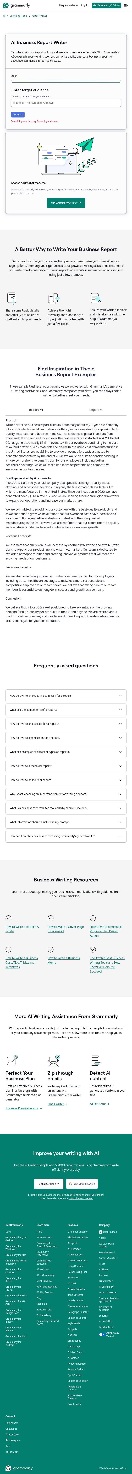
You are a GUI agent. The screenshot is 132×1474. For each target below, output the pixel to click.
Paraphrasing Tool (77, 1272)
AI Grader (73, 1358)
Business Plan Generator (22, 1108)
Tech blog (42, 1303)
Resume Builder (76, 1369)
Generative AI (44, 1280)
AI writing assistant (47, 1286)
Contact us (11, 1428)
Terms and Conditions (72, 1194)
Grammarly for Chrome (13, 1271)
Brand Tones (74, 1340)
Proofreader (74, 1404)
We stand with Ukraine (106, 1245)
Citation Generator (78, 1260)
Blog (39, 1298)
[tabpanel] (66, 522)
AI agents (73, 1243)
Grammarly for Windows (13, 1248)
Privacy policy (106, 1286)
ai (4, 15)
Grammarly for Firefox (13, 1288)
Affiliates (103, 1269)
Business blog (44, 1315)
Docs (8, 1231)
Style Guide (74, 1323)
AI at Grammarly (45, 1275)
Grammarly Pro (45, 1237)
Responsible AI (107, 1252)
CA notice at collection (105, 1309)
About (102, 1237)
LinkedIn (13, 1452)
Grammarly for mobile (13, 1320)
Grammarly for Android (13, 1344)
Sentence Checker (78, 1380)
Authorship (74, 1346)
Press (102, 1263)
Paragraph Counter (78, 1312)
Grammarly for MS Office (15, 1303)
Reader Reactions (77, 1363)
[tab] (36, 411)
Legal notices (106, 1327)
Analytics (72, 1335)
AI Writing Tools (76, 1289)
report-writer (39, 15)
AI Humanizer (75, 1254)
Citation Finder (76, 1352)
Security (103, 1315)
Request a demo (68, 5)
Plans (39, 1231)
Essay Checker (75, 1266)
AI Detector (98, 1104)
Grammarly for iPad (16, 1336)
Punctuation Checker (74, 1388)
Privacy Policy (96, 1194)
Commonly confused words (48, 1323)
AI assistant (43, 1269)
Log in (84, 5)
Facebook (14, 1434)
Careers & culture (108, 1258)
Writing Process (45, 1292)
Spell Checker (75, 1375)
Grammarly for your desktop (16, 1239)
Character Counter (78, 1306)
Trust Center (106, 1281)
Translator (73, 1277)
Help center (12, 1423)
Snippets (72, 1329)
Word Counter (75, 1300)
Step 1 (14, 75)
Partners (103, 1275)
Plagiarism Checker (78, 1237)
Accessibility (105, 1321)
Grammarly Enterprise (43, 1254)
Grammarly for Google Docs (13, 1312)
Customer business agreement (109, 1300)
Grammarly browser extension (16, 1262)
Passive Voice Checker (75, 1397)
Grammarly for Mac (16, 1255)
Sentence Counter (77, 1317)
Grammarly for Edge (16, 1295)
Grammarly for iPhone (13, 1329)
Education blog (44, 1309)
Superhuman (110, 1231)
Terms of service (108, 1292)
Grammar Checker (78, 1231)
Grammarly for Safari (13, 1280)
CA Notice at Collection (81, 1198)
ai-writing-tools (18, 15)
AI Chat (72, 1283)
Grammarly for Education (44, 1262)
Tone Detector (75, 1294)
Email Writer (56, 1104)
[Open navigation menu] (126, 5)
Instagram (14, 1440)
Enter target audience (30, 90)
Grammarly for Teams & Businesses (47, 1245)
